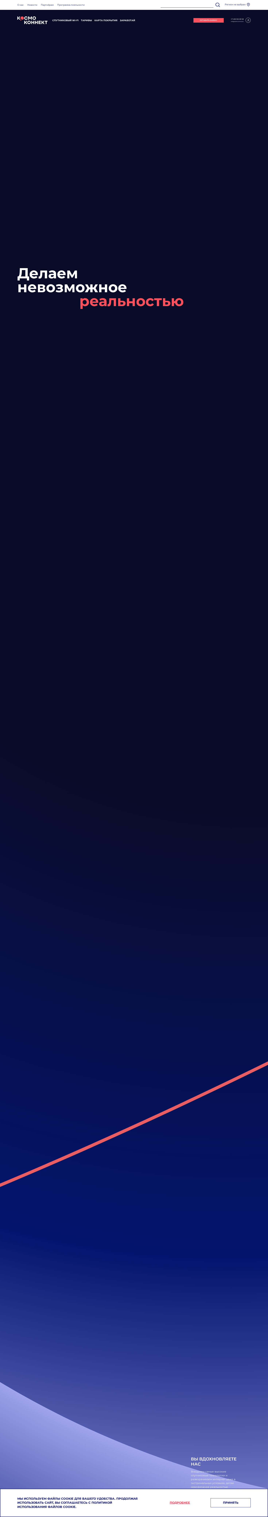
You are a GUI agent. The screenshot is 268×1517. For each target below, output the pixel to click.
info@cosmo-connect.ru (237, 21)
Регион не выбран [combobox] (235, 4)
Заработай (127, 20)
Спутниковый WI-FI (65, 20)
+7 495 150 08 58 (237, 19)
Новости (32, 4)
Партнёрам (47, 4)
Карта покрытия (105, 20)
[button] (248, 4)
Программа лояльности (71, 4)
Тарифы (86, 20)
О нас (20, 4)
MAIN (32, 20)
